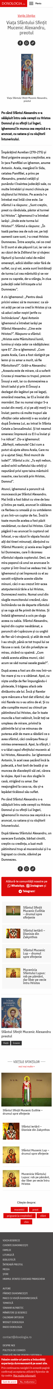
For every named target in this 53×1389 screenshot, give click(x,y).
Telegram (28, 891)
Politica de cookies (14, 1350)
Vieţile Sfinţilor (26, 15)
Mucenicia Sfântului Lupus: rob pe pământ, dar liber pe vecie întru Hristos (34, 976)
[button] (35, 3)
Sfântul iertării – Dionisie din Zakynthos (34, 934)
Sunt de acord (9, 1381)
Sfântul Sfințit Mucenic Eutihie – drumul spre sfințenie (34, 912)
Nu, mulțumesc (27, 1381)
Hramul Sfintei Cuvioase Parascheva (24, 1279)
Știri (5, 1274)
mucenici (19, 1209)
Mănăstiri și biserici (15, 1312)
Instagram (36, 885)
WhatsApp (17, 885)
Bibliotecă (9, 1259)
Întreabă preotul (13, 1264)
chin (26, 1222)
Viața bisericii (11, 1240)
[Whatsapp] (26, 43)
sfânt (43, 1216)
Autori (7, 1288)
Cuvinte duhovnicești (15, 1245)
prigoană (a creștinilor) (19, 1216)
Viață (5, 1043)
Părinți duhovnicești (15, 1293)
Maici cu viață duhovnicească (20, 1298)
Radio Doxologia (12, 1327)
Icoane (16, 1043)
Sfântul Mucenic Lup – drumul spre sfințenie (34, 953)
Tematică (8, 1303)
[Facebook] (20, 43)
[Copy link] (32, 43)
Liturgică (8, 1255)
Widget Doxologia (13, 1322)
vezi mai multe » (26, 1066)
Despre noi (9, 1345)
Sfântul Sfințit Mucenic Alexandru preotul (26, 1033)
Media (6, 1269)
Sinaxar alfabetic (13, 1307)
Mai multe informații (24, 1375)
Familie (7, 1250)
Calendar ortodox (13, 1317)
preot (35, 1209)
